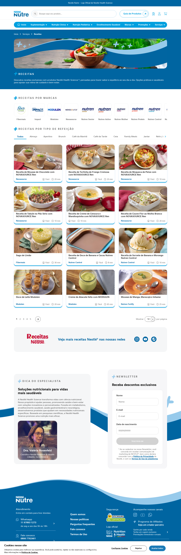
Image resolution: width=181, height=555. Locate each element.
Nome (119, 395)
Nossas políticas (79, 519)
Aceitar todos (157, 548)
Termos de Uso (78, 534)
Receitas (37, 34)
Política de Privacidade (143, 456)
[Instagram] (137, 516)
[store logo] (21, 14)
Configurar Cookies (119, 548)
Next (166, 136)
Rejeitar (138, 548)
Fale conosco (77, 529)
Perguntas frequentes (82, 524)
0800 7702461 (28, 538)
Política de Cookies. (29, 552)
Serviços (26, 34)
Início (16, 34)
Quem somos (77, 514)
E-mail (119, 410)
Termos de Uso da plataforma (145, 459)
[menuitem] (21, 25)
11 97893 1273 (28, 522)
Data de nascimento (126, 424)
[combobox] (73, 13)
